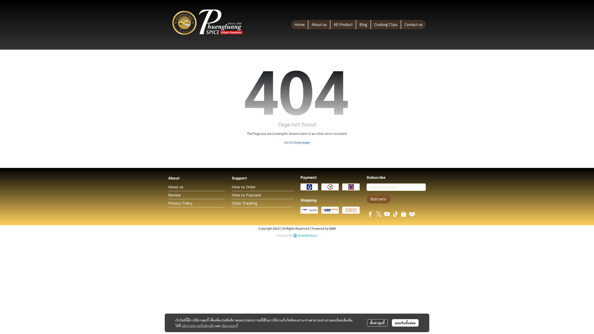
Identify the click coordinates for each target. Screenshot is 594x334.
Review (174, 195)
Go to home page (297, 142)
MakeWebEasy (307, 235)
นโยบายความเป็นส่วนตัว (198, 326)
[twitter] (378, 214)
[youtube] (387, 214)
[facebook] (370, 214)
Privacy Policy (180, 203)
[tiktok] (395, 214)
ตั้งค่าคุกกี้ (377, 323)
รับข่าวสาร (378, 199)
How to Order (243, 187)
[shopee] (403, 214)
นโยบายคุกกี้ (229, 326)
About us (175, 187)
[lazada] (412, 214)
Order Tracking (244, 203)
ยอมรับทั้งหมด (405, 323)
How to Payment (246, 195)
